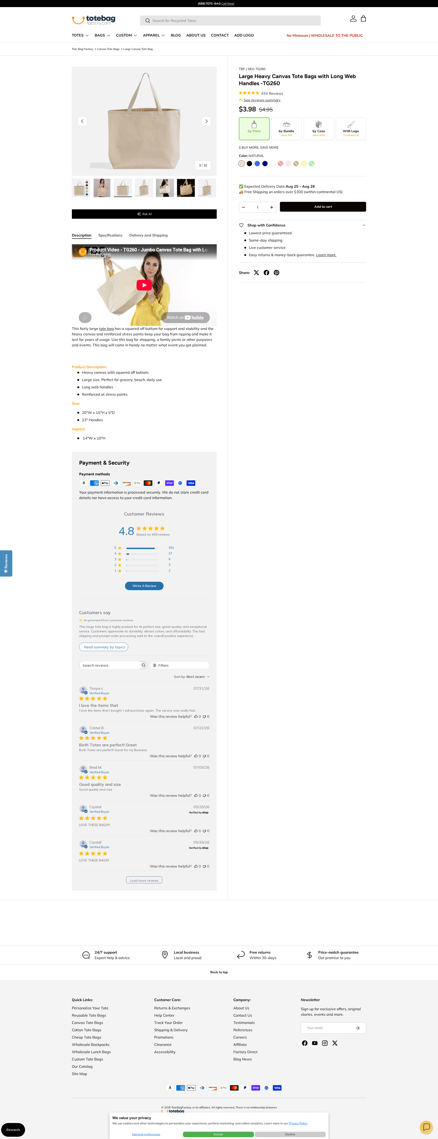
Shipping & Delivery (171, 1030)
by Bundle (286, 133)
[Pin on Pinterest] (276, 273)
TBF (242, 69)
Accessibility (165, 1052)
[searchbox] (109, 665)
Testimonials (244, 1022)
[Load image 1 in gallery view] (81, 188)
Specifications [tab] (110, 235)
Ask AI (147, 214)
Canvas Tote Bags (108, 49)
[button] (426, 1127)
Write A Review (144, 586)
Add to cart (323, 207)
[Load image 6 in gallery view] (186, 188)
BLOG (176, 35)
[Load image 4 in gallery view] (144, 188)
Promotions (163, 1037)
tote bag (106, 328)
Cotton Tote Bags (86, 1030)
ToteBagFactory (181, 1107)
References (242, 1030)
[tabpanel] (144, 342)
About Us (241, 1008)
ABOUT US (196, 35)
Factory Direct (245, 1052)
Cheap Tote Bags (86, 1037)
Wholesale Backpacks (91, 1044)
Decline (290, 1134)
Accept (218, 1134)
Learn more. (326, 255)
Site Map (79, 1073)
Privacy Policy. (298, 1123)
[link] (353, 18)
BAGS (100, 35)
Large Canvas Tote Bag (138, 49)
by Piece (254, 131)
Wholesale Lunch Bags (91, 1052)
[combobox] (230, 21)
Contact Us (242, 1015)
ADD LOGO (244, 35)
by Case (319, 133)
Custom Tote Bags (87, 1059)
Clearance (163, 1044)
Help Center (164, 1015)
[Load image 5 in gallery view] (165, 188)
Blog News (242, 1059)
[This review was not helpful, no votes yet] (204, 716)
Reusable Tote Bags (89, 1015)
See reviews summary (262, 100)
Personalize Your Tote (90, 1008)
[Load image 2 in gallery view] (102, 188)
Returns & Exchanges (172, 1008)
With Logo (351, 133)
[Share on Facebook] (266, 273)
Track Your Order (168, 1022)
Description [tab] (81, 235)
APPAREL (151, 35)
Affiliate (240, 1044)
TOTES (77, 35)
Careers (240, 1037)
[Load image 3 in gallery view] (123, 188)
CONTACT (220, 35)
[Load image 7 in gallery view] (207, 188)
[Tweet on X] (256, 273)
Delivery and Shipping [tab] (148, 235)
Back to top (219, 972)
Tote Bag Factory (82, 49)
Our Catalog (82, 1066)
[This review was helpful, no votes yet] (196, 716)
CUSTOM (124, 35)
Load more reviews (144, 881)
